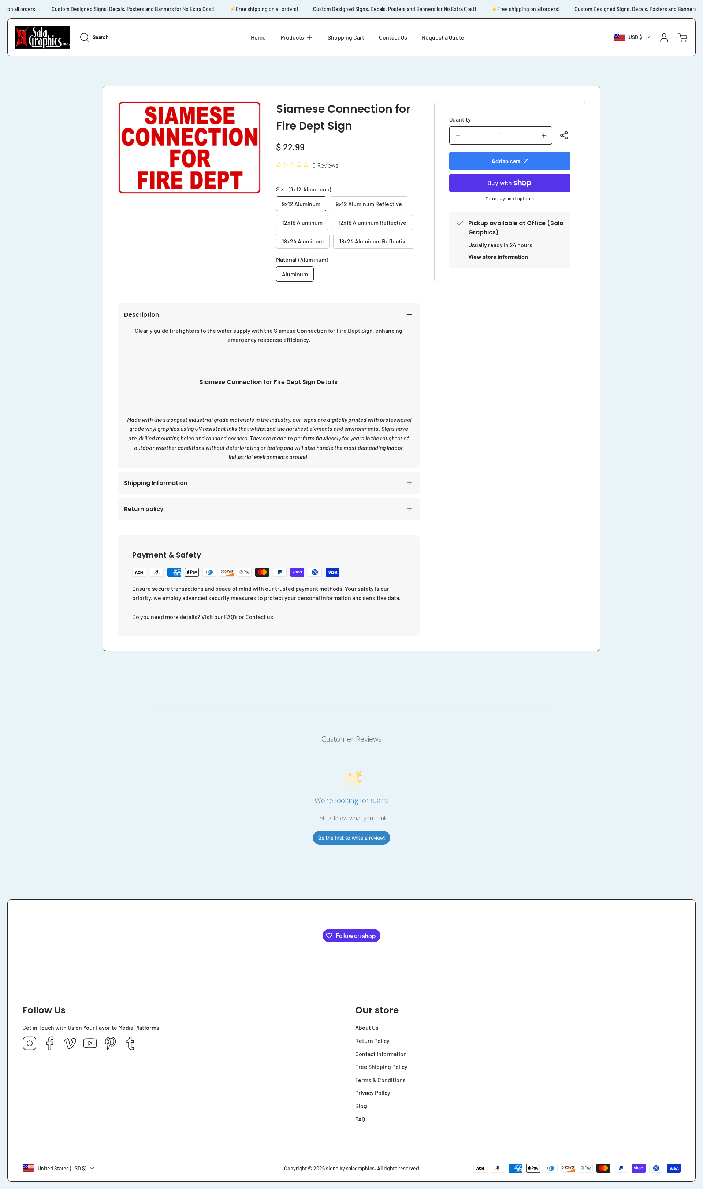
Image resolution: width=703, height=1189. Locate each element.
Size (303, 189)
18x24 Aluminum (303, 241)
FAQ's (231, 616)
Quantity (460, 119)
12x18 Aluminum (302, 222)
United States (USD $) (62, 1168)
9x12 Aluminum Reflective (369, 203)
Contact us (259, 616)
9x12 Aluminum (301, 203)
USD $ (635, 37)
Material (302, 259)
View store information (498, 256)
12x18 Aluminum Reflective (372, 222)
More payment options (510, 198)
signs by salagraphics (350, 1168)
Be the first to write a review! (351, 837)
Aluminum (295, 274)
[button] (296, 37)
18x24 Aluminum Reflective (374, 241)
